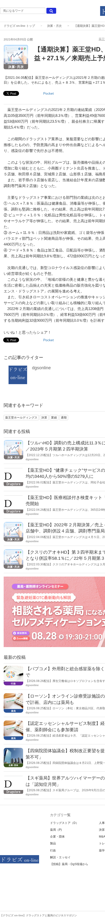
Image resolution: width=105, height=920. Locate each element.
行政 (53, 850)
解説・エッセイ (60, 857)
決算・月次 (54, 26)
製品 (53, 843)
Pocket (48, 93)
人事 (102, 823)
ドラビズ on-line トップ (19, 26)
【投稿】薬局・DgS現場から (69, 864)
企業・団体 (57, 836)
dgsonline (41, 367)
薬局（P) (56, 829)
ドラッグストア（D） (64, 823)
